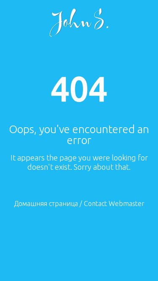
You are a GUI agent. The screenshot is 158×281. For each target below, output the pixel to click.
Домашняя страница (46, 203)
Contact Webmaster (114, 203)
